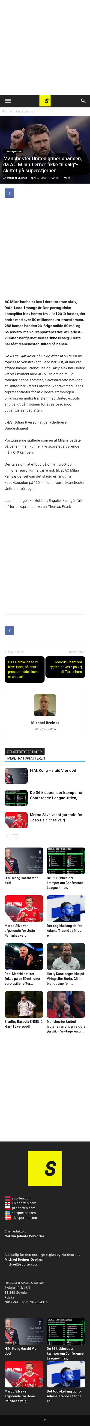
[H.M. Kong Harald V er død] (16, 776)
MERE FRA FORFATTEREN (26, 758)
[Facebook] (9, 193)
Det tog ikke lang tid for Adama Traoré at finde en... (64, 930)
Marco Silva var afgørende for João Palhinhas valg (20, 930)
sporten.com (21, 1198)
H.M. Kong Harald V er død (53, 770)
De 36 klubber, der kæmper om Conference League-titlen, (65, 883)
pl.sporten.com (23, 1208)
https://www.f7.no (45, 729)
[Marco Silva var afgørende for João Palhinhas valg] (16, 820)
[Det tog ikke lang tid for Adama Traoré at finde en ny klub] (66, 908)
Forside (7, 111)
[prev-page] (7, 837)
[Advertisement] (45, 47)
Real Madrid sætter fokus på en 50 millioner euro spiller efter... (22, 978)
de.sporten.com (25, 1217)
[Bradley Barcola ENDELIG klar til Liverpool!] (24, 1004)
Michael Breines (17, 177)
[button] (7, 101)
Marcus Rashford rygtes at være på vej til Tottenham (66, 667)
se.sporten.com (24, 1213)
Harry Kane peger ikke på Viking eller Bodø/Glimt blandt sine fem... (65, 978)
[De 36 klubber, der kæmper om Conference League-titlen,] (16, 798)
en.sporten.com (24, 1203)
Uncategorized (25, 111)
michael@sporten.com (22, 1264)
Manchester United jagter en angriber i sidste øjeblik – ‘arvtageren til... (66, 1026)
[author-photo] (45, 716)
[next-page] (15, 837)
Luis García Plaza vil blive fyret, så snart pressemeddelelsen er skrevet (23, 669)
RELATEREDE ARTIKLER (24, 752)
